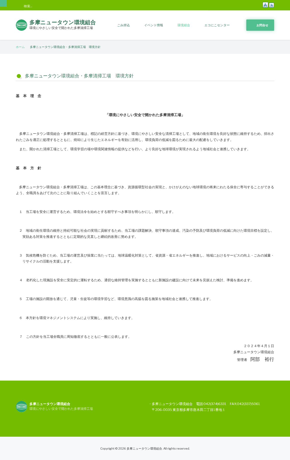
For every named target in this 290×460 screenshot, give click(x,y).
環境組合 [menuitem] (183, 25)
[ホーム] (21, 25)
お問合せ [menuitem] (262, 25)
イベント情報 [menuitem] (153, 25)
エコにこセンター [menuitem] (217, 25)
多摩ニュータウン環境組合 (62, 22)
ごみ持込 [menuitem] (123, 25)
